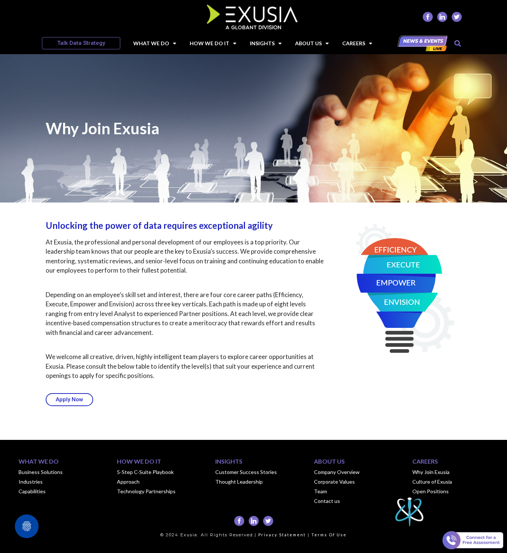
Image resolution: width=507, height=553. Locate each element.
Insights (262, 43)
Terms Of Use (329, 534)
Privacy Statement (282, 534)
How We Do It (209, 43)
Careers (353, 43)
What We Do (151, 43)
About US (308, 43)
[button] (457, 43)
